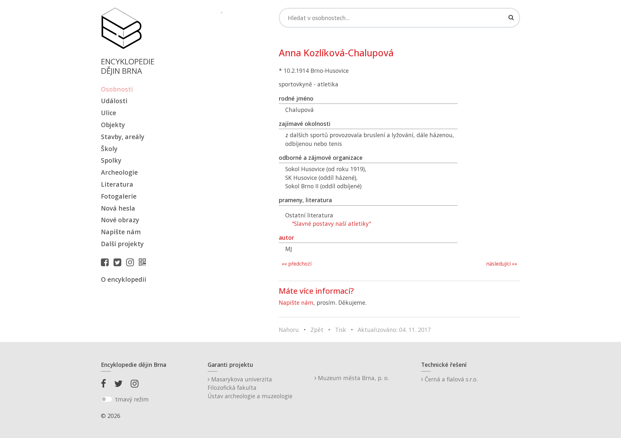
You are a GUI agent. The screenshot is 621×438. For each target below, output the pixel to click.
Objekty (113, 124)
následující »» (501, 263)
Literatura (117, 184)
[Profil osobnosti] (144, 262)
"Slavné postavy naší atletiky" (331, 223)
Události (114, 100)
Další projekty (122, 243)
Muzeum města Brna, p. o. (352, 378)
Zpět (316, 330)
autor (286, 237)
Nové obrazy (120, 219)
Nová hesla (118, 208)
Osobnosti (117, 89)
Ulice (108, 112)
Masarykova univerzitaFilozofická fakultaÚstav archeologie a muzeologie (250, 387)
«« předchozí (296, 263)
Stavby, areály (122, 136)
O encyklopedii (123, 279)
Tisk (340, 330)
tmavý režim (132, 399)
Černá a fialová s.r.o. (450, 379)
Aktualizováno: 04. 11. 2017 (394, 330)
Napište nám (121, 231)
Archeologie (119, 172)
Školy (109, 148)
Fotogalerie (118, 196)
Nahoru (289, 330)
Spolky (111, 160)
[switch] (106, 399)
